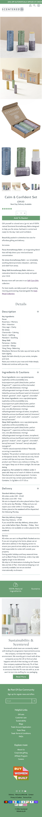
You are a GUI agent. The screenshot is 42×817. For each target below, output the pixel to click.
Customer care (21, 718)
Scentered (23, 809)
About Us (21, 749)
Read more (21, 677)
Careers (21, 759)
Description (9, 311)
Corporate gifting (21, 753)
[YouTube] (25, 791)
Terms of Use (27, 797)
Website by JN (21, 811)
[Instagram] (17, 791)
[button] (7, 209)
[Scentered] (13, 9)
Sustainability (21, 721)
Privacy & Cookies (16, 797)
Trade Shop (21, 730)
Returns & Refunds (21, 795)
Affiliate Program (21, 756)
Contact (30, 795)
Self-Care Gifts (33, 280)
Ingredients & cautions (15, 372)
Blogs (21, 724)
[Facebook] (19, 791)
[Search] (34, 5)
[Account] (30, 5)
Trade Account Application (21, 727)
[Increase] (24, 213)
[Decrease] (17, 213)
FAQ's (21, 736)
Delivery (7, 488)
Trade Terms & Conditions (21, 733)
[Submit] (34, 701)
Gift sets (21, 714)
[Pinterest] (22, 791)
